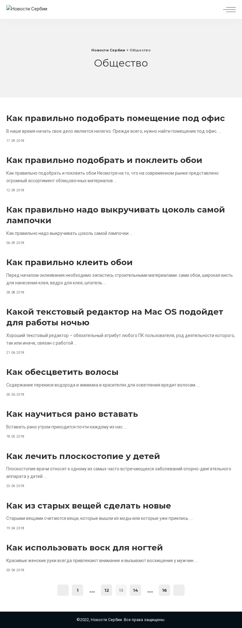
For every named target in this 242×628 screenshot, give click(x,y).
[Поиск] (214, 9)
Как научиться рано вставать (72, 414)
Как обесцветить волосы (62, 372)
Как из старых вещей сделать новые (88, 506)
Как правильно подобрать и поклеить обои (104, 160)
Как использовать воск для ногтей (84, 548)
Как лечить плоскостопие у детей (83, 456)
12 (106, 590)
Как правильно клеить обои (69, 262)
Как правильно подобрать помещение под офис (115, 118)
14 (135, 590)
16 (164, 590)
